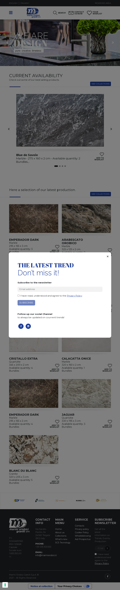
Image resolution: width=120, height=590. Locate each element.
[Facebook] (21, 326)
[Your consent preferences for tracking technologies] (5, 585)
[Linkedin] (28, 326)
